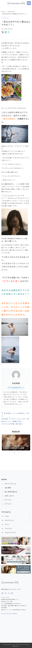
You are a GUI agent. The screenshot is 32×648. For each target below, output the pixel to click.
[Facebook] (2, 593)
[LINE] (12, 593)
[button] (10, 452)
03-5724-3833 (10, 614)
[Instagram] (6, 593)
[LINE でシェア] (8, 32)
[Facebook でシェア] (5, 32)
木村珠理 (16, 383)
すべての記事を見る (16, 388)
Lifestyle (5, 17)
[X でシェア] (2, 32)
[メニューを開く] (29, 3)
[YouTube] (9, 593)
